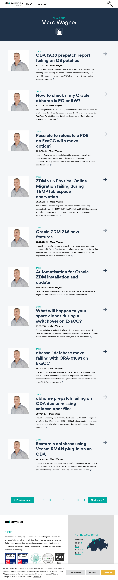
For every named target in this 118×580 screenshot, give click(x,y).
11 (85, 500)
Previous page (23, 500)
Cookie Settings (75, 572)
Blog (28, 4)
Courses (42, 4)
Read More (37, 577)
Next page (96, 500)
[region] (59, 572)
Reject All (92, 572)
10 (78, 500)
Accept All (108, 572)
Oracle (38, 51)
